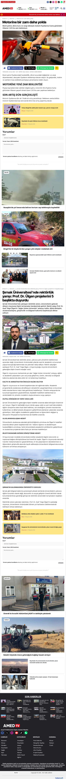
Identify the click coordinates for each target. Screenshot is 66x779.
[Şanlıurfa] (33, 593)
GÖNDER (60, 157)
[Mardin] (33, 187)
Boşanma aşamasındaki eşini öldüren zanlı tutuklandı (45, 255)
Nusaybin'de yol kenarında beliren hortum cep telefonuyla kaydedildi (23, 14)
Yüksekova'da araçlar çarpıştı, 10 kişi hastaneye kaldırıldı (44, 678)
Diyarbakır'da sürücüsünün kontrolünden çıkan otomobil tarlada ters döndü (44, 661)
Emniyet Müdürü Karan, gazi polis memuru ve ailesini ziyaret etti (45, 272)
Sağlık (3, 750)
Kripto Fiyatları (38, 752)
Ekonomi (12, 18)
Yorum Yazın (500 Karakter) (11, 141)
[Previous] (61, 14)
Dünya (3, 743)
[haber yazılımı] (59, 778)
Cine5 (51, 745)
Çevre (19, 748)
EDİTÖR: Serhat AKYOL (25, 356)
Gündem (3, 745)
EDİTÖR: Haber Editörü (24, 71)
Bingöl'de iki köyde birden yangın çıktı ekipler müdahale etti (28, 249)
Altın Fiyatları (37, 750)
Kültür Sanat (21, 755)
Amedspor (20, 740)
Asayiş (19, 745)
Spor (2, 752)
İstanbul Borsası (38, 745)
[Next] (64, 14)
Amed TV (4, 18)
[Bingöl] (33, 229)
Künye (51, 740)
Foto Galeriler (37, 740)
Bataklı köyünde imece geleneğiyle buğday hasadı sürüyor (27, 655)
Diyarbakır (4, 748)
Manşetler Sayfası (38, 743)
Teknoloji (4, 755)
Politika (19, 750)
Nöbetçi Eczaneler (39, 755)
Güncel (19, 752)
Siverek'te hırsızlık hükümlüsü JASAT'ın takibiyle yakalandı (27, 613)
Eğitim (19, 757)
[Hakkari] (33, 635)
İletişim (51, 743)
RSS (16, 773)
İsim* (4, 135)
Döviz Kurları (37, 748)
